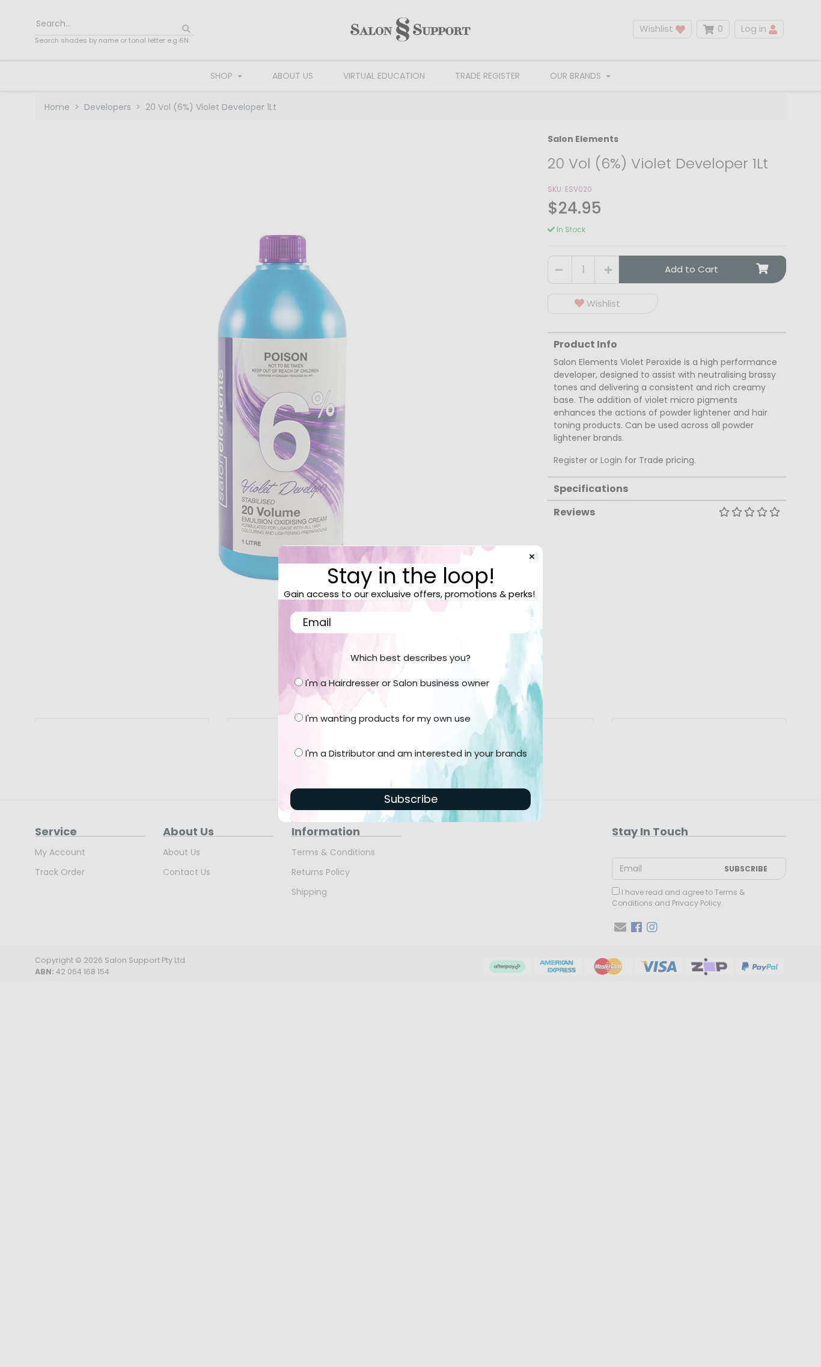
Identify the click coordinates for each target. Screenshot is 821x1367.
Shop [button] (222, 76)
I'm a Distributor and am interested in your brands (416, 753)
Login (611, 460)
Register (570, 460)
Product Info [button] (585, 344)
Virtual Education (384, 76)
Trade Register (487, 76)
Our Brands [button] (576, 76)
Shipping (309, 892)
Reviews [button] (574, 512)
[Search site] (186, 29)
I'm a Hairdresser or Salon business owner (397, 683)
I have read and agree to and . (678, 897)
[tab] (667, 399)
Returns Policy (320, 872)
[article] (122, 720)
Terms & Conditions (333, 852)
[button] (603, 304)
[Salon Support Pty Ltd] (410, 29)
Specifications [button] (591, 489)
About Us (292, 76)
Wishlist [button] (657, 28)
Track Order (60, 872)
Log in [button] (755, 28)
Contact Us (186, 872)
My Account (60, 852)
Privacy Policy (696, 903)
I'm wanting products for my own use (388, 718)
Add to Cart (691, 269)
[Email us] (620, 927)
